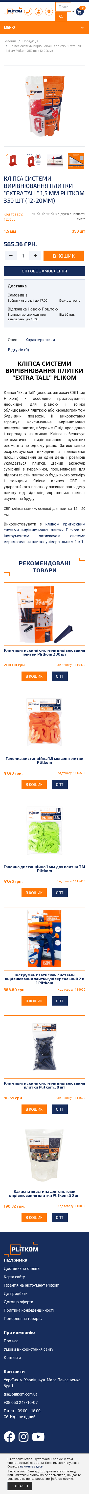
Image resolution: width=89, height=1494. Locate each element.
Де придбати (15, 1293)
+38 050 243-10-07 (21, 1402)
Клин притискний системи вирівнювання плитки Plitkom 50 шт (44, 1085)
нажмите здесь (31, 1466)
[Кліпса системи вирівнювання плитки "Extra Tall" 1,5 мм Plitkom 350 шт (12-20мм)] (44, 108)
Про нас (11, 1341)
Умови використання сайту (28, 1349)
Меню (9, 27)
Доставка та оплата (22, 1268)
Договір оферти (18, 1302)
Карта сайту (14, 1277)
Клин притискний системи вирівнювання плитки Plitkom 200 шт (44, 652)
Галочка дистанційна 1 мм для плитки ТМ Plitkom (44, 868)
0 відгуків (62, 214)
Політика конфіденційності (29, 1310)
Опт (60, 676)
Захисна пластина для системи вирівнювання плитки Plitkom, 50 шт (44, 1193)
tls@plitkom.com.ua (20, 1394)
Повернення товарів (23, 1318)
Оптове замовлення (44, 271)
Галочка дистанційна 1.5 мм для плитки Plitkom (44, 760)
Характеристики (40, 339)
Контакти (12, 1357)
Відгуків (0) (18, 350)
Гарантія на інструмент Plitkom (31, 1285)
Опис (12, 339)
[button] (82, 156)
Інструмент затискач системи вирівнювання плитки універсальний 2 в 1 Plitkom (44, 978)
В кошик (64, 256)
